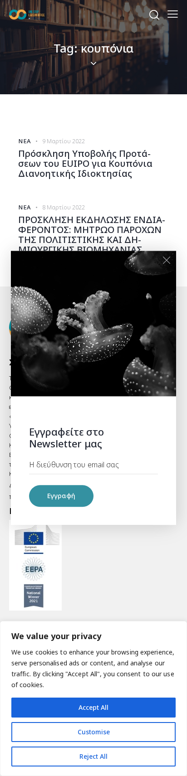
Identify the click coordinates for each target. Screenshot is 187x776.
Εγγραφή (61, 496)
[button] (172, 13)
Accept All (93, 707)
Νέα (24, 141)
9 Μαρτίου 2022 (63, 141)
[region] (93, 698)
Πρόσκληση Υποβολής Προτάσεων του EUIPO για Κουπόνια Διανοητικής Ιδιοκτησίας (85, 164)
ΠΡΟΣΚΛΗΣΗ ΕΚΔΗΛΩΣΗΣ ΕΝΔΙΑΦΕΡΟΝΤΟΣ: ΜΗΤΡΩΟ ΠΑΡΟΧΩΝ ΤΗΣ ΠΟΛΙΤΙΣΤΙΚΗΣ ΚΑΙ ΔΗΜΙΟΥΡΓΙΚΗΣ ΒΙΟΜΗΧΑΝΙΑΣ (91, 235)
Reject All (93, 756)
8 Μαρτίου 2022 (63, 207)
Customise (94, 732)
